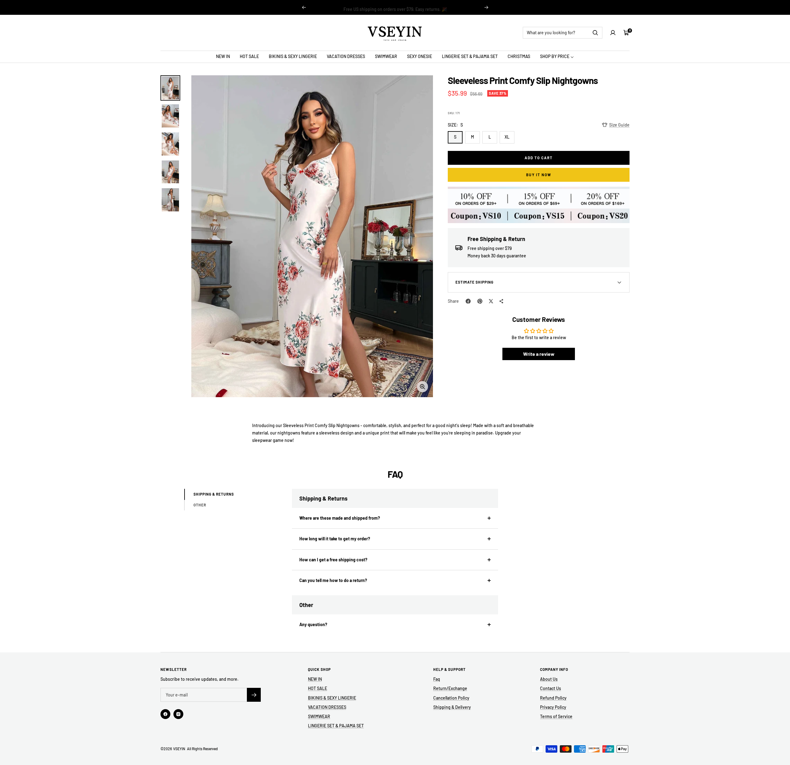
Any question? (313, 624)
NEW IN (223, 56)
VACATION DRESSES (346, 56)
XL (507, 136)
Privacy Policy (553, 707)
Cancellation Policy (451, 698)
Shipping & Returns (213, 494)
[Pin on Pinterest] (480, 301)
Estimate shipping (474, 282)
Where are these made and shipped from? (339, 518)
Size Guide (619, 124)
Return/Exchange (450, 688)
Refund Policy (553, 698)
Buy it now (538, 175)
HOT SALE (249, 56)
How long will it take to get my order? (334, 538)
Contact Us (550, 688)
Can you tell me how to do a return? (333, 580)
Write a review (539, 354)
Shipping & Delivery (452, 707)
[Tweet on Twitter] (491, 301)
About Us (549, 679)
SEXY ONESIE (419, 56)
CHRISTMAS (519, 56)
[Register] (254, 695)
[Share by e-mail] (501, 301)
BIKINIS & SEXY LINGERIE (293, 56)
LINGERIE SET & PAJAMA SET (470, 56)
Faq (436, 679)
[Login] (613, 33)
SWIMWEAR (386, 56)
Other (199, 505)
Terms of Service (556, 716)
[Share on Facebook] (468, 301)
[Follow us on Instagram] (178, 714)
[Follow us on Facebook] (165, 714)
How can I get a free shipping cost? (333, 559)
